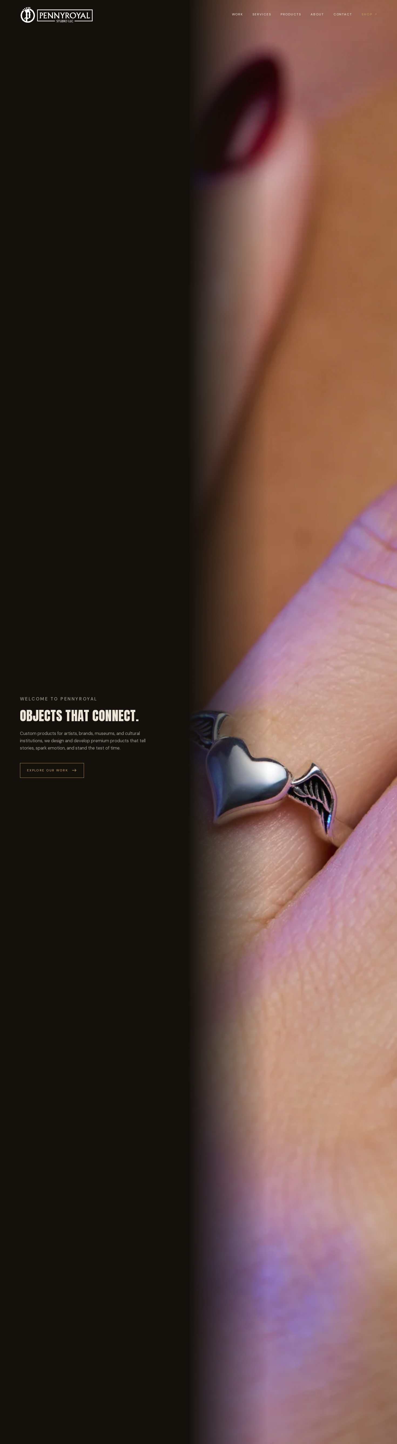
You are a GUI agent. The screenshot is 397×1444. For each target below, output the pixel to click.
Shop (367, 14)
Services (262, 14)
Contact (343, 14)
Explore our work (47, 770)
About (317, 14)
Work (237, 14)
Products (291, 14)
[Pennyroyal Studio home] (57, 15)
